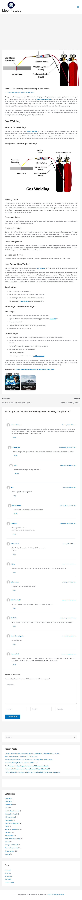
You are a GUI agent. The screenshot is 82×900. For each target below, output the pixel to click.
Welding (7, 854)
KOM (6, 826)
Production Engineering (20, 92)
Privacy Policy (9, 882)
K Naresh (13, 523)
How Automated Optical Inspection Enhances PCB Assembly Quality (26, 766)
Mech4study (11, 10)
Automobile (8, 804)
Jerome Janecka (16, 425)
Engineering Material (11, 814)
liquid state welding (44, 99)
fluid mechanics (10, 817)
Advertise (8, 873)
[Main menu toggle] (78, 7)
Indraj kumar (15, 544)
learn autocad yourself (12, 829)
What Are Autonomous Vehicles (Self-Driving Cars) (21, 756)
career (7, 808)
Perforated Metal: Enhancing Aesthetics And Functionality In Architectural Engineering (32, 772)
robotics (7, 842)
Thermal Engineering (11, 848)
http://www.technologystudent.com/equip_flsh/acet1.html (34, 369)
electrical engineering (11, 811)
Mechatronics (9, 835)
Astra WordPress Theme (56, 894)
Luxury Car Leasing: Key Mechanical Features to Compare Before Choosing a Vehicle (32, 753)
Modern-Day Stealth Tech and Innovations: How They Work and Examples (28, 760)
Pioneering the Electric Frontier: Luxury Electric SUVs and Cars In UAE (27, 769)
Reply (14, 437)
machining (8, 832)
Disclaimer (8, 879)
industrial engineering (11, 823)
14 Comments (9, 92)
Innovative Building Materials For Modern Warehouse (21, 763)
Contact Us (8, 876)
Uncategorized (9, 851)
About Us (8, 870)
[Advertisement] (41, 29)
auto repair (8, 798)
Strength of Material (11, 845)
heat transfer (9, 820)
